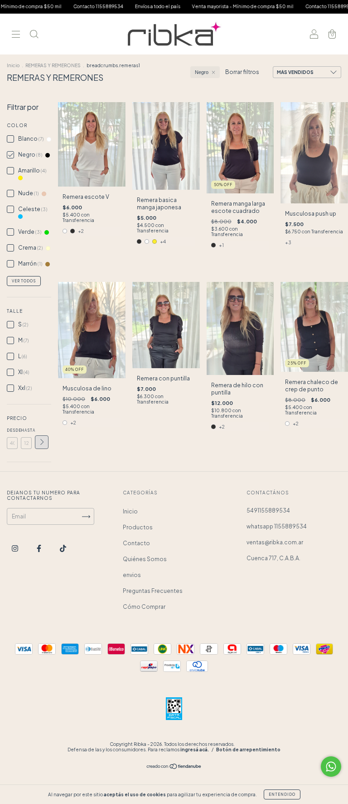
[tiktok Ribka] (63, 548)
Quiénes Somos (145, 559)
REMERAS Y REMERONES (53, 65)
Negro (201, 72)
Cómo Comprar (144, 606)
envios (132, 575)
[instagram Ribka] (15, 548)
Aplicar (41, 442)
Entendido (282, 794)
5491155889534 (268, 510)
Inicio (13, 65)
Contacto (136, 543)
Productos (138, 527)
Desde (12, 430)
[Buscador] (34, 35)
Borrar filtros (242, 72)
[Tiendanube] (174, 767)
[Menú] (15, 35)
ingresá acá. (194, 749)
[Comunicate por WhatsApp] (331, 766)
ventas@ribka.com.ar (274, 542)
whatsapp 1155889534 (276, 526)
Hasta (26, 430)
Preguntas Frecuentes (153, 590)
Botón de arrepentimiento (248, 749)
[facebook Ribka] (39, 548)
